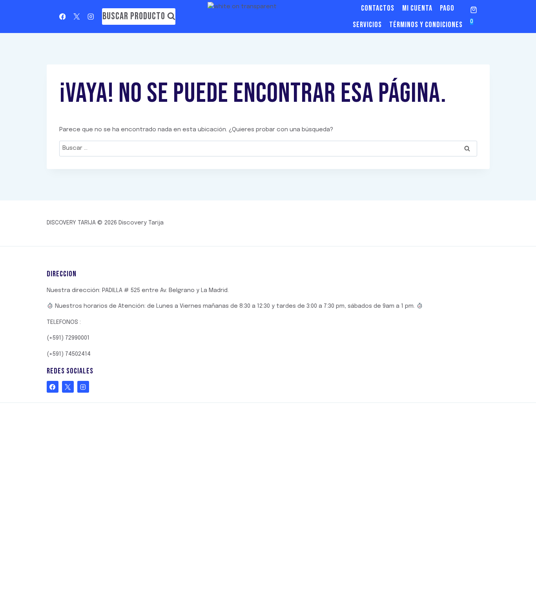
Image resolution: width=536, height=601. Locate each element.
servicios (367, 24)
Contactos (377, 8)
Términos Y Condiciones (426, 24)
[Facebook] (62, 16)
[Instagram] (90, 16)
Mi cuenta (417, 8)
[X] (76, 16)
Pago (447, 8)
